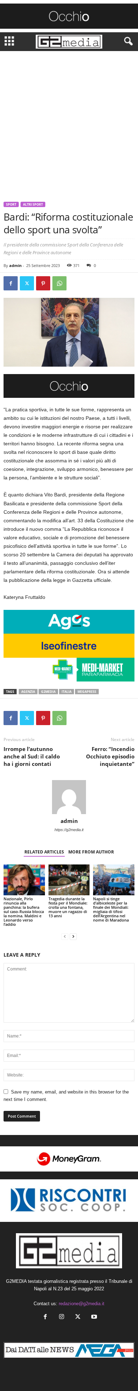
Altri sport (33, 204)
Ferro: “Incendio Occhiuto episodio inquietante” (110, 756)
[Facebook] (11, 283)
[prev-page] (64, 936)
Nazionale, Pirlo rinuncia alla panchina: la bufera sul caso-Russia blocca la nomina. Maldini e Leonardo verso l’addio (24, 911)
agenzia (28, 691)
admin (15, 265)
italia (66, 691)
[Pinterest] (43, 283)
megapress (86, 691)
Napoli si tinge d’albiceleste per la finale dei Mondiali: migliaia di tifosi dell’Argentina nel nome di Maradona (111, 909)
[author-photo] (69, 797)
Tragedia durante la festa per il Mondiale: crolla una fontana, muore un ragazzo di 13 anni (67, 907)
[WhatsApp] (59, 283)
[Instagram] (61, 1317)
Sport (11, 204)
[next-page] (73, 936)
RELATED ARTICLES (44, 852)
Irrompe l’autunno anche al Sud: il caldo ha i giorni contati (32, 756)
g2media (48, 691)
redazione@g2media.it (81, 1303)
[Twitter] (27, 283)
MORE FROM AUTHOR (91, 852)
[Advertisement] (69, 124)
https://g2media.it (69, 830)
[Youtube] (93, 1317)
